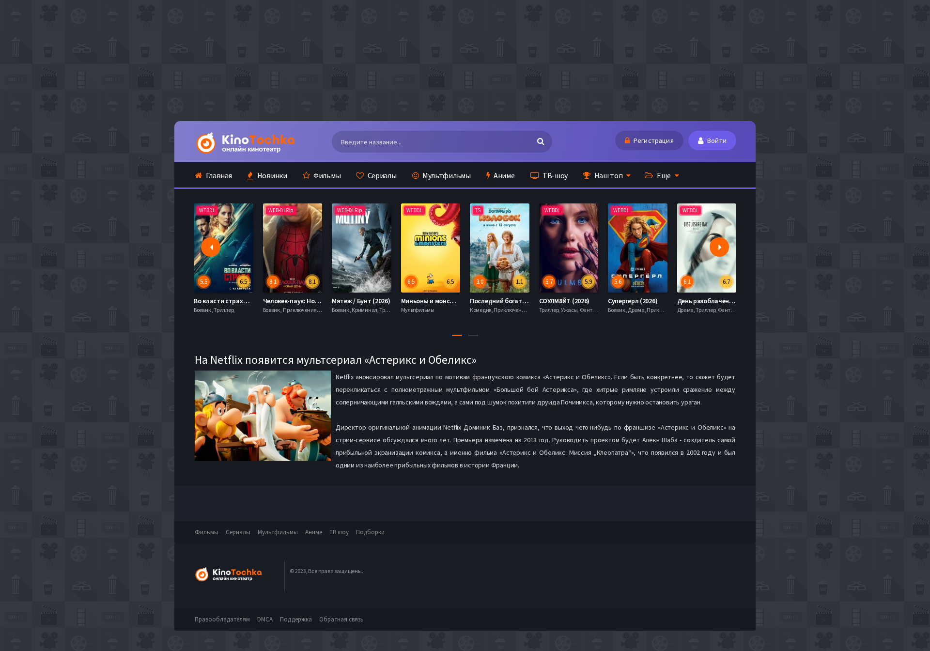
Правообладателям (222, 619)
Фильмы (326, 175)
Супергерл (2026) (632, 300)
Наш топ (608, 175)
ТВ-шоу (554, 175)
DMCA (265, 619)
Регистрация (653, 140)
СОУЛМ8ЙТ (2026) (564, 300)
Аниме (503, 175)
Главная (218, 175)
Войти (716, 140)
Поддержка (296, 619)
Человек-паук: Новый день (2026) (312, 300)
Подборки (370, 532)
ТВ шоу (339, 532)
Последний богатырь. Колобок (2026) (525, 300)
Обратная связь (341, 619)
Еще (663, 175)
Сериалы (381, 175)
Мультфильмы (445, 175)
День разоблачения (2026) (716, 300)
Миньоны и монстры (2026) (441, 300)
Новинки (271, 175)
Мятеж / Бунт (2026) (361, 300)
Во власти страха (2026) (229, 300)
